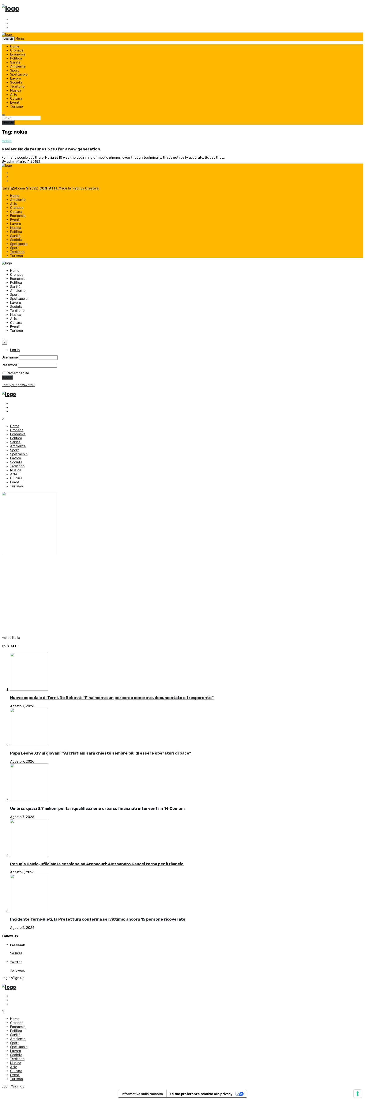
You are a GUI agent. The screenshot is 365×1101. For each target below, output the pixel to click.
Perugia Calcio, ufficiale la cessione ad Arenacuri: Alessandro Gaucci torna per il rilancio (97, 864)
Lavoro (15, 78)
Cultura (16, 98)
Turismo (16, 106)
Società (16, 82)
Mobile (7, 141)
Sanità (15, 62)
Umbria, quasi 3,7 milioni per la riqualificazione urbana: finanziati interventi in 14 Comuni (97, 808)
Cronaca (16, 50)
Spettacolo (18, 74)
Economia (18, 54)
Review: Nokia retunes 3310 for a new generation (51, 149)
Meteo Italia (11, 638)
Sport (14, 70)
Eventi (15, 102)
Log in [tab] (15, 350)
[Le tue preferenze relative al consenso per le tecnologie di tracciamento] (358, 1094)
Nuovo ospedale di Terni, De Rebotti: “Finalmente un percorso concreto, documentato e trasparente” (112, 697)
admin (12, 162)
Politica (16, 58)
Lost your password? (18, 385)
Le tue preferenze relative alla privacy (201, 1094)
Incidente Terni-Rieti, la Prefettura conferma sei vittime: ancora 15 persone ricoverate (97, 919)
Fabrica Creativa (86, 188)
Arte (13, 94)
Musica (15, 90)
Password (9, 365)
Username (10, 357)
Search (8, 122)
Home (14, 46)
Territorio (17, 86)
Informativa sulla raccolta (142, 1094)
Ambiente (18, 66)
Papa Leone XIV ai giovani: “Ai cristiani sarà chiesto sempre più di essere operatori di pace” (100, 753)
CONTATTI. (48, 188)
